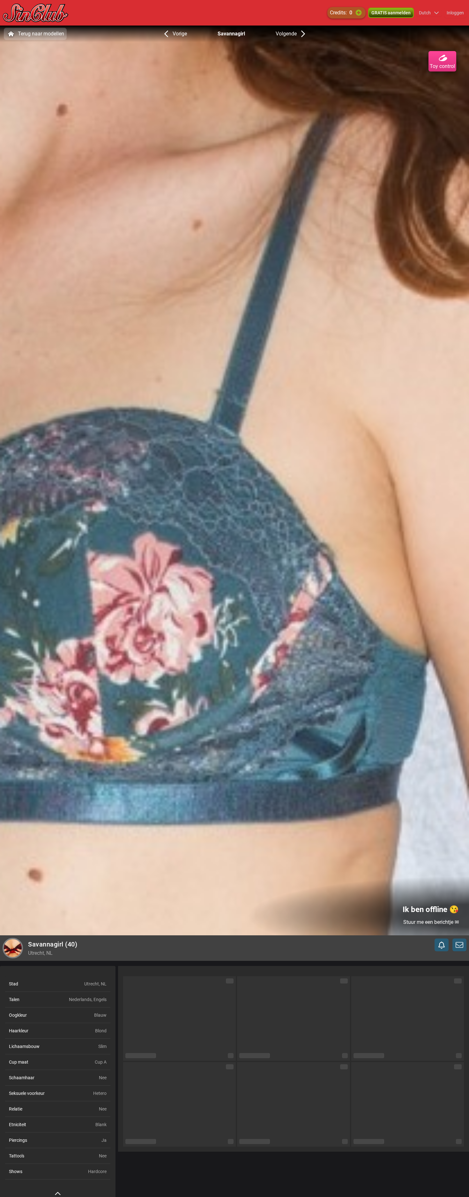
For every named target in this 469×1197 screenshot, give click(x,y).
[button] (429, 13)
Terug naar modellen (41, 34)
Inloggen (455, 12)
